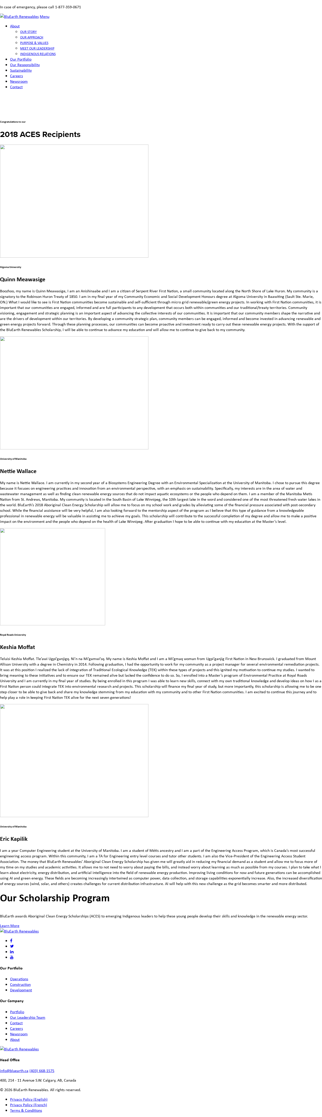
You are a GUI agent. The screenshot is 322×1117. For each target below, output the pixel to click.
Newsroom (19, 81)
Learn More (9, 925)
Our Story (28, 31)
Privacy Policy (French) (28, 1104)
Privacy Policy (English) (29, 1099)
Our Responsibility (25, 64)
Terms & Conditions (26, 1110)
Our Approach (31, 37)
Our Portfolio (20, 59)
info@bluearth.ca (14, 1070)
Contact (16, 86)
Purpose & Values (34, 42)
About (15, 26)
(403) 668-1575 (41, 1070)
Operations (19, 979)
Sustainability (21, 70)
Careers (16, 75)
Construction (20, 984)
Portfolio (17, 1011)
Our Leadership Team (27, 1017)
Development (21, 990)
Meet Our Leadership (37, 48)
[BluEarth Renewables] (19, 16)
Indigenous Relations (38, 53)
